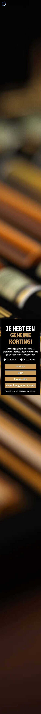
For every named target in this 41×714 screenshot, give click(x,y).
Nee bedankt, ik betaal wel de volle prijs (20, 391)
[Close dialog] (3, 4)
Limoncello (20, 379)
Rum (20, 372)
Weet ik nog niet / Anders (20, 385)
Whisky (20, 366)
